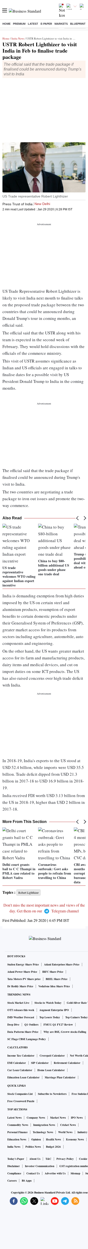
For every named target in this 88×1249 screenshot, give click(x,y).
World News (65, 1132)
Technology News (43, 1132)
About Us (34, 1159)
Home (6, 23)
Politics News (33, 1146)
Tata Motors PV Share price (24, 979)
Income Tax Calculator (20, 1055)
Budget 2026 (53, 1146)
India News (17, 38)
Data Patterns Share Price (22, 1032)
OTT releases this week (20, 1010)
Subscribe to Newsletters (52, 1094)
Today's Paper (15, 1159)
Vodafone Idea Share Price (54, 986)
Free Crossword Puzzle (20, 1101)
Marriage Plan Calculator (60, 1077)
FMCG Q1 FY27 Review (58, 1024)
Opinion (36, 1139)
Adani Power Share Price (22, 971)
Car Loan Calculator (19, 1070)
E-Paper (46, 23)
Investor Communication (39, 1166)
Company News (36, 1117)
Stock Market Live (18, 1002)
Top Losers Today (49, 1017)
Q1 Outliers (31, 1024)
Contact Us (33, 1173)
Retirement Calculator (67, 1063)
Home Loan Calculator (51, 1070)
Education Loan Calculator (23, 1077)
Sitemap (75, 1173)
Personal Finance (17, 1132)
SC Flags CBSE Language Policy (26, 1039)
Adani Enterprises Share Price (61, 964)
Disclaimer (13, 1166)
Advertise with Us (55, 1173)
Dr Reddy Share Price (20, 986)
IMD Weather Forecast (20, 1017)
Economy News (75, 1139)
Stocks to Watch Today (48, 1002)
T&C (48, 1159)
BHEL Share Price (56, 979)
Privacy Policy (65, 1159)
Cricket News (68, 1125)
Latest (33, 23)
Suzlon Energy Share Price (23, 964)
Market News (58, 1117)
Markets (61, 23)
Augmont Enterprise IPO (54, 1010)
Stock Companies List (20, 1094)
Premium (19, 23)
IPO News (77, 1117)
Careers (12, 1180)
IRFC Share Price (52, 971)
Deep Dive (13, 1024)
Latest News (14, 1117)
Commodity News (17, 1125)
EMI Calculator (16, 1063)
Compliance (14, 1173)
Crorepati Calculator (52, 1055)
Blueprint (78, 23)
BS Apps (27, 1180)
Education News (16, 1139)
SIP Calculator (40, 1063)
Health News (53, 1139)
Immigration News (44, 1125)
